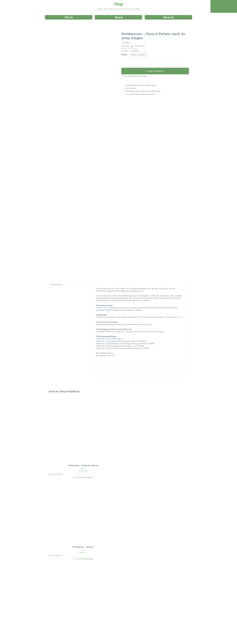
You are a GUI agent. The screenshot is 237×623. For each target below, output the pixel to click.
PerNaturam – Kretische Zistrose (83, 465)
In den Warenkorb (155, 71)
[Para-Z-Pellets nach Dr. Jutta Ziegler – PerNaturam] (79, 155)
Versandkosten (140, 46)
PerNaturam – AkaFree (83, 547)
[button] (134, 76)
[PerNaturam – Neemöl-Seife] (79, 565)
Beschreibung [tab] (56, 284)
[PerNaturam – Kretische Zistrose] (79, 402)
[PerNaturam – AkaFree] (79, 484)
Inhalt (124, 54)
